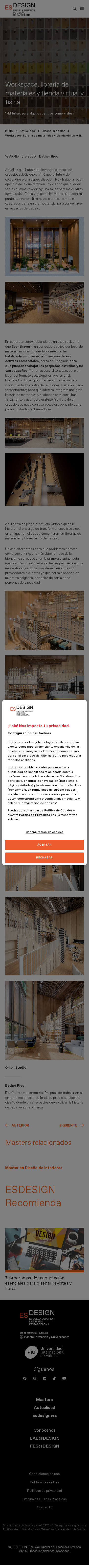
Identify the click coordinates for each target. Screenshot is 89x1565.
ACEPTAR (44, 845)
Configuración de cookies (45, 832)
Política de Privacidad (34, 815)
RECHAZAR (44, 857)
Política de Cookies (58, 810)
